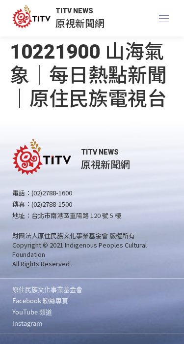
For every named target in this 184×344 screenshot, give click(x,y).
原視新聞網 (80, 23)
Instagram (27, 323)
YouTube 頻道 (32, 311)
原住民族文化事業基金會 (47, 289)
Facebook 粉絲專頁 (40, 300)
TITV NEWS (74, 11)
